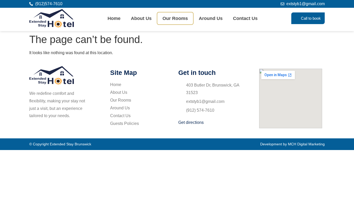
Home (114, 18)
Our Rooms (175, 18)
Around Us (211, 18)
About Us (141, 18)
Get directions (191, 122)
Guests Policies (124, 123)
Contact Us (245, 18)
